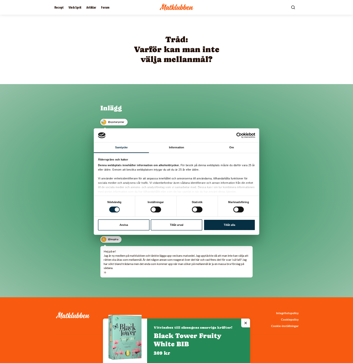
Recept (59, 7)
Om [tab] (231, 147)
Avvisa (124, 224)
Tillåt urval (176, 224)
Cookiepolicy (290, 319)
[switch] (156, 209)
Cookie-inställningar (285, 326)
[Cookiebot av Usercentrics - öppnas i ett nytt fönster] (239, 135)
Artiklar (91, 7)
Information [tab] (176, 147)
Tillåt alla (229, 224)
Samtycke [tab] (121, 147)
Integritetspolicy (287, 313)
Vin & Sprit (75, 7)
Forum (105, 7)
